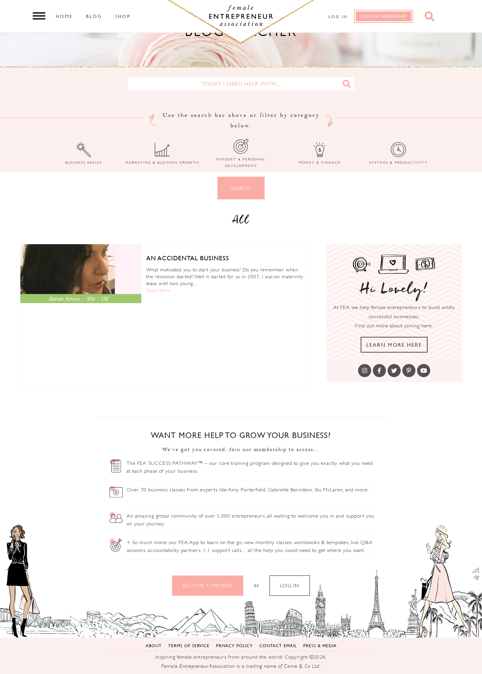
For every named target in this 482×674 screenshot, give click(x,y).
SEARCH (241, 188)
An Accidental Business (187, 258)
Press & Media (320, 645)
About (154, 645)
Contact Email (278, 645)
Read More (158, 290)
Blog (94, 16)
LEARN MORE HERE (394, 344)
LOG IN (289, 585)
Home (64, 16)
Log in (338, 16)
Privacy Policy (234, 645)
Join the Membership (383, 16)
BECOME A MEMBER (207, 585)
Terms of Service (189, 645)
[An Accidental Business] (80, 273)
